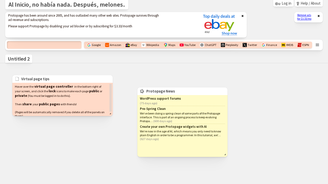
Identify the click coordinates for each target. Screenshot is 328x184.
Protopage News (160, 91)
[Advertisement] (100, 24)
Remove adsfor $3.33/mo (304, 16)
